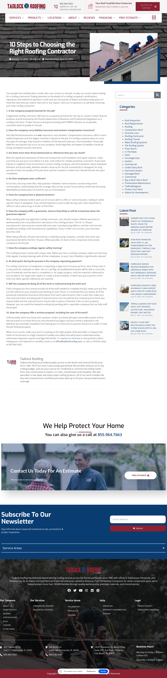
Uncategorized (132, 158)
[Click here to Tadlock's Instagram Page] (86, 590)
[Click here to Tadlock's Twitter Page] (74, 590)
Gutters (128, 161)
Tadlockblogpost (133, 186)
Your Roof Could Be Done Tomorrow (114, 3)
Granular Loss (132, 133)
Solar (127, 154)
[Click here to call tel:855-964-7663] (56, 6)
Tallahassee (74, 606)
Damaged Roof (132, 173)
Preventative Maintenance (138, 183)
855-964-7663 (66, 3)
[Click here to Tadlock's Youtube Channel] (80, 590)
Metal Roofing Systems (136, 142)
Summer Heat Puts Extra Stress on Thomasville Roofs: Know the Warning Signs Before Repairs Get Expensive (143, 224)
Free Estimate (128, 18)
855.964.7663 (110, 434)
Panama (71, 615)
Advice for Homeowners (136, 192)
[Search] (157, 95)
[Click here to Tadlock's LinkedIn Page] (92, 590)
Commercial (131, 164)
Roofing (128, 126)
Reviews (89, 18)
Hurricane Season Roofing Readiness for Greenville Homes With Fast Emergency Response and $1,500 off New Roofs (143, 270)
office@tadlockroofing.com (68, 341)
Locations (55, 18)
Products (34, 18)
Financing (105, 18)
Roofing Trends (132, 139)
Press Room (131, 148)
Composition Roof (134, 129)
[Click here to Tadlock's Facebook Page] (69, 590)
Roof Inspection (132, 120)
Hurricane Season (133, 170)
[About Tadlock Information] (154, 17)
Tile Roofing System (134, 145)
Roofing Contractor (134, 136)
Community (130, 176)
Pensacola (73, 610)
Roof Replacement (134, 123)
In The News (131, 151)
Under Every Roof (133, 167)
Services (15, 18)
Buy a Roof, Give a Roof (136, 180)
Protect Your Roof (133, 189)
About (72, 18)
